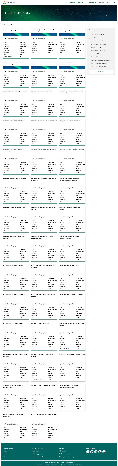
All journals (62, 451)
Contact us (7, 457)
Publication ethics (64, 454)
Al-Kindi (5, 25)
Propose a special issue (39, 457)
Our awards (35, 451)
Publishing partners (38, 454)
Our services (81, 2)
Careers (6, 454)
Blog (107, 2)
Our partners (92, 2)
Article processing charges (67, 457)
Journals (72, 2)
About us (101, 2)
